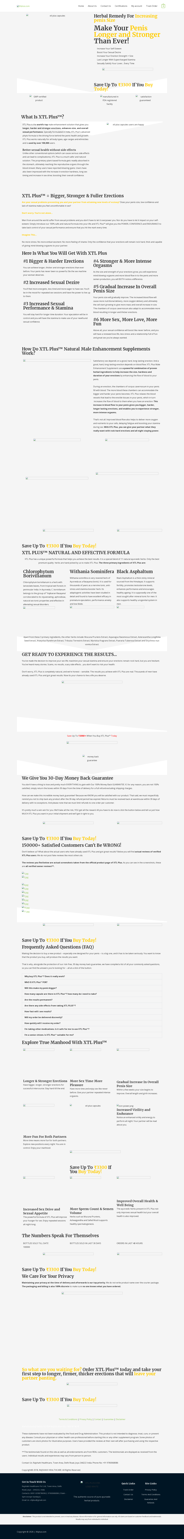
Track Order (151, 6)
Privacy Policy (85, 1419)
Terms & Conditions (68, 1419)
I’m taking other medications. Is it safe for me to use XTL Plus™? (57, 1029)
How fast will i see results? (38, 1011)
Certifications (121, 6)
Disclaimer (120, 1419)
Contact (97, 1419)
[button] (92, 915)
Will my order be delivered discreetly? (43, 1017)
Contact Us (106, 6)
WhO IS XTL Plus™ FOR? (36, 982)
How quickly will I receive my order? (42, 1023)
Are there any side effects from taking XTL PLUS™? (50, 1005)
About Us (92, 6)
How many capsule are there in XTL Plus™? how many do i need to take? (61, 994)
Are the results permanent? (38, 999)
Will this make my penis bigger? (41, 988)
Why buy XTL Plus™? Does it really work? (45, 976)
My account (136, 6)
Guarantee (109, 1419)
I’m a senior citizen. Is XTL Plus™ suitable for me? (49, 1035)
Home (81, 6)
